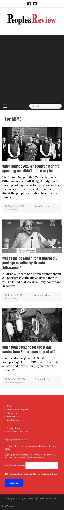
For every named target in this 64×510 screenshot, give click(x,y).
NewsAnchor (52, 498)
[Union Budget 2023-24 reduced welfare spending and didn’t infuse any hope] (32, 144)
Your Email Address (15, 465)
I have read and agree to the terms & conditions (32, 474)
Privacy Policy (14, 428)
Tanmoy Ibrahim (42, 295)
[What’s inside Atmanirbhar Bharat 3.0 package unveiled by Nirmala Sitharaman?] (32, 236)
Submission (13, 416)
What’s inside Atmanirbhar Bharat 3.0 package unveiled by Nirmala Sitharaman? (29, 263)
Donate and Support (17, 409)
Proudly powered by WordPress (19, 498)
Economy (12, 209)
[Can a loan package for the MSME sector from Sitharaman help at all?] (32, 325)
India (20, 382)
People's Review (41, 206)
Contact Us (13, 420)
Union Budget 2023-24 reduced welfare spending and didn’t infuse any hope (30, 168)
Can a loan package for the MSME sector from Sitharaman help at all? (28, 349)
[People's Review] (32, 19)
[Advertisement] (32, 69)
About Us (12, 413)
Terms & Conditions (17, 431)
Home (10, 406)
